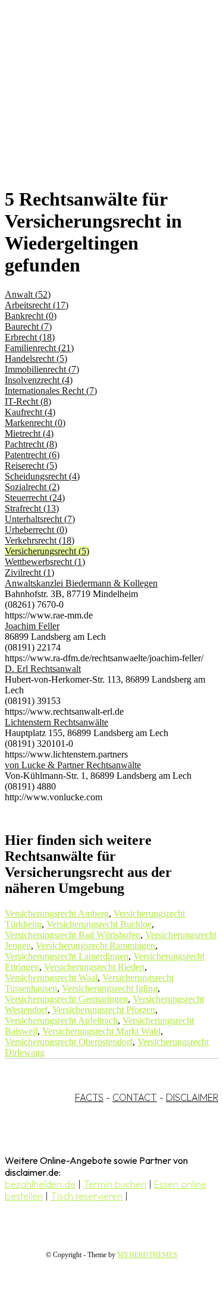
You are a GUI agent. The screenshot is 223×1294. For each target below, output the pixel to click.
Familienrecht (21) (39, 348)
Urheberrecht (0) (36, 530)
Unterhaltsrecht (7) (40, 519)
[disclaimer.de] (99, 107)
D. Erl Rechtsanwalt (43, 669)
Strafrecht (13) (32, 508)
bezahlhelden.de (40, 1184)
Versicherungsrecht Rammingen (95, 945)
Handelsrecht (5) (36, 359)
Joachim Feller (32, 626)
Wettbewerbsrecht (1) (45, 562)
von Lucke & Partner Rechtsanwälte (73, 765)
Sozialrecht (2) (32, 487)
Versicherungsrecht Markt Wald (101, 1031)
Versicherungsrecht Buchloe (99, 924)
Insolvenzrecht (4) (39, 380)
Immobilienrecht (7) (42, 369)
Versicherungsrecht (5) (47, 551)
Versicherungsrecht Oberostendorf (69, 1042)
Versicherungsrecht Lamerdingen (66, 956)
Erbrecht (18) (30, 337)
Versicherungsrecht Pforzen (103, 1010)
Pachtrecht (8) (31, 444)
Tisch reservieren (87, 1196)
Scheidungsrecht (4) (42, 476)
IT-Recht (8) (28, 401)
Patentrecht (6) (32, 455)
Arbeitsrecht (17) (36, 305)
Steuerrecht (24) (35, 498)
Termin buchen (114, 1184)
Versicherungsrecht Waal (51, 978)
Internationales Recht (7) (51, 391)
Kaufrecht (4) (30, 412)
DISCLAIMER (192, 1097)
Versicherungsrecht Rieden (94, 967)
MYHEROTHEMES (147, 1255)
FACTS (89, 1097)
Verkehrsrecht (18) (39, 540)
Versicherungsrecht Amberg (57, 913)
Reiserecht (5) (31, 465)
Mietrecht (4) (29, 433)
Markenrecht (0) (35, 423)
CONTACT (134, 1097)
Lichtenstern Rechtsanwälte (56, 722)
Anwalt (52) (28, 294)
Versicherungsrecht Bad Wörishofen (72, 935)
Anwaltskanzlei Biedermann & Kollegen (81, 583)
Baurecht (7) (28, 326)
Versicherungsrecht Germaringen (66, 999)
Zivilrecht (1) (29, 572)
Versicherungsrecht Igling (110, 988)
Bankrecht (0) (30, 316)
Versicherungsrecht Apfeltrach (61, 1020)
